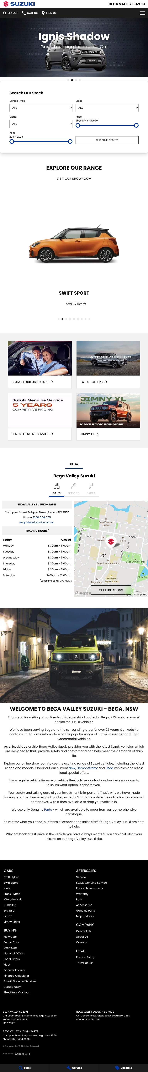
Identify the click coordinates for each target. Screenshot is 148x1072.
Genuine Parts (85, 910)
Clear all (133, 93)
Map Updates (85, 916)
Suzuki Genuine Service (91, 883)
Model (13, 117)
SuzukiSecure (12, 987)
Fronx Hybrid (12, 894)
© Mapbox (140, 594)
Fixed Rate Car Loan (17, 992)
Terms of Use (84, 963)
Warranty (82, 894)
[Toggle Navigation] (142, 13)
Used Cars (10, 948)
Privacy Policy (85, 957)
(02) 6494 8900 (20, 1039)
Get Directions (111, 590)
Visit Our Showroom (74, 178)
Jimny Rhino (12, 922)
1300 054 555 (42, 517)
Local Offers (12, 959)
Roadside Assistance (89, 888)
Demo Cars (11, 942)
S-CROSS (10, 905)
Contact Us (83, 931)
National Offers (14, 953)
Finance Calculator (16, 976)
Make (79, 101)
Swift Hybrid (11, 877)
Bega (74, 464)
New (72, 768)
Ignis (7, 888)
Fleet (7, 964)
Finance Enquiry (14, 970)
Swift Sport (11, 883)
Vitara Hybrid (12, 899)
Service (81, 877)
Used (109, 768)
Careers (81, 942)
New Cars (10, 937)
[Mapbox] (84, 593)
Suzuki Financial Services (20, 981)
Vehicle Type (17, 101)
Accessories (84, 905)
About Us (82, 937)
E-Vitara (9, 910)
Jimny (8, 916)
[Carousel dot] (68, 80)
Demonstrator (87, 768)
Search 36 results (107, 140)
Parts (48, 809)
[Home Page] (19, 4)
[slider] (78, 125)
